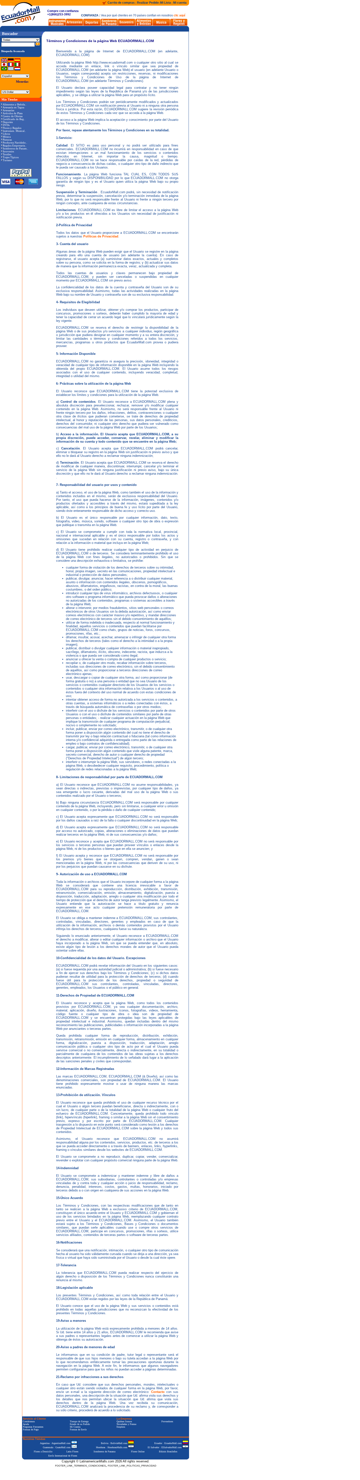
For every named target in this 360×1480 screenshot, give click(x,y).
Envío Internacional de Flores (62, 1455)
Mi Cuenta (75, 1426)
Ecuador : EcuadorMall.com (168, 1443)
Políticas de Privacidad (100, 236)
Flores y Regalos (12, 127)
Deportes (8, 122)
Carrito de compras (121, 2)
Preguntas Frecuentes (33, 1426)
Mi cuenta (180, 2)
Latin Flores (72, 1451)
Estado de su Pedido (80, 1424)
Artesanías (8, 110)
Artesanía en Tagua (13, 107)
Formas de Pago (31, 1429)
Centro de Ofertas (13, 116)
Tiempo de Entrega (79, 1421)
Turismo (7, 160)
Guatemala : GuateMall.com (57, 1447)
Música (7, 136)
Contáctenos (29, 1421)
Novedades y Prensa (126, 1424)
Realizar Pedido (148, 2)
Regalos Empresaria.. (14, 145)
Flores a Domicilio (43, 1451)
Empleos (121, 1426)
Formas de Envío (78, 1429)
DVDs (6, 124)
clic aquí (179, 15)
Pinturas (7, 139)
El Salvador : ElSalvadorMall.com (165, 1447)
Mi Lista (165, 2)
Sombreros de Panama (104, 1451)
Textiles (7, 154)
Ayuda (26, 1424)
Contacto (158, 1392)
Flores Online (137, 1451)
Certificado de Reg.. (14, 119)
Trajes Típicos (11, 157)
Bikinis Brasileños (168, 1451)
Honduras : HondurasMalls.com (112, 1447)
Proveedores (167, 1421)
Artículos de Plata (13, 113)
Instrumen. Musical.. (14, 130)
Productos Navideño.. (15, 142)
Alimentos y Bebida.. (14, 104)
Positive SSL (106, 1473)
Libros (6, 133)
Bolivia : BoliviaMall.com (114, 1443)
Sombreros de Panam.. (15, 148)
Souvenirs (8, 151)
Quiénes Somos (124, 1421)
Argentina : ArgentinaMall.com (55, 1443)
